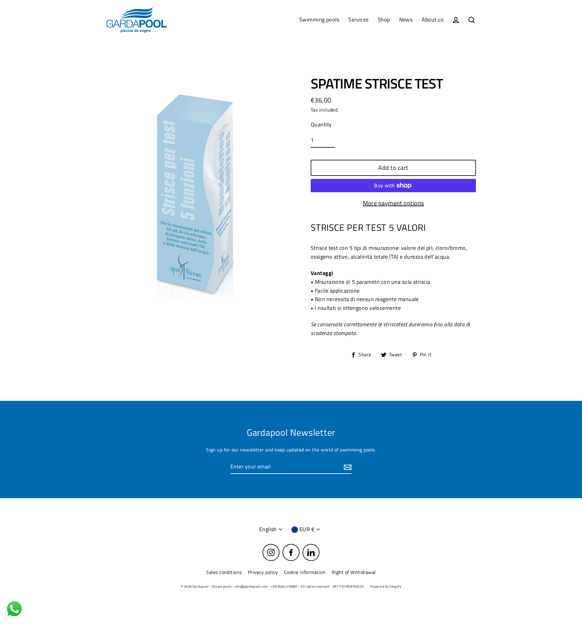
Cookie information (305, 572)
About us (432, 19)
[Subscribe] (347, 467)
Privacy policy (263, 572)
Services (358, 19)
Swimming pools (319, 19)
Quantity (321, 124)
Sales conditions (224, 572)
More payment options (393, 203)
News (406, 19)
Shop (384, 19)
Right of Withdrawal (354, 572)
